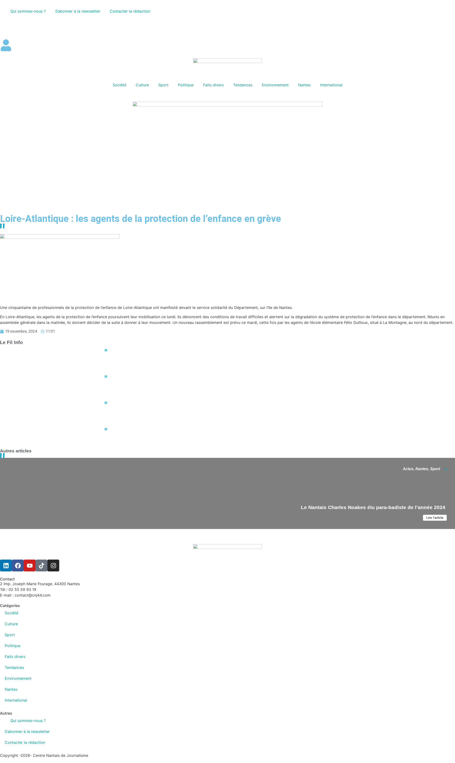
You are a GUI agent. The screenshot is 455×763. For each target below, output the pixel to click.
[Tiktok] (41, 565)
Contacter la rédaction (130, 11)
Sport (163, 85)
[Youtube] (30, 565)
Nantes (304, 85)
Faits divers (213, 85)
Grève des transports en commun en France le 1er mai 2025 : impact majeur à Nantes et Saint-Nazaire (203, 428)
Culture (142, 85)
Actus (408, 469)
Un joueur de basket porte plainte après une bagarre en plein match (177, 375)
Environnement (275, 85)
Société (119, 85)
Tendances (242, 85)
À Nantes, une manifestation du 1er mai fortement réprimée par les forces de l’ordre (189, 401)
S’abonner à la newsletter (77, 11)
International (331, 85)
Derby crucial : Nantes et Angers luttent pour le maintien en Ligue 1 (176, 349)
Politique (186, 85)
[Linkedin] (6, 565)
